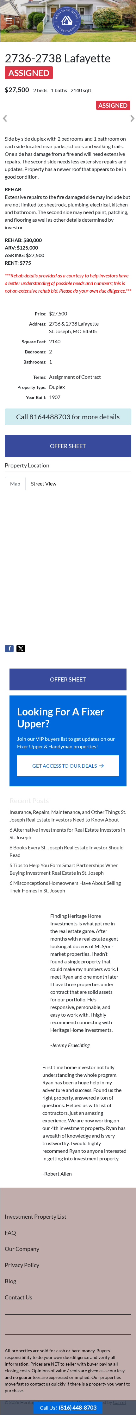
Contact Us (18, 1297)
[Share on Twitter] (20, 648)
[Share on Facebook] (9, 648)
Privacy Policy (22, 1264)
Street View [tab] (43, 483)
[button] (4, 118)
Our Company (22, 1248)
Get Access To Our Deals (64, 766)
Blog (10, 1281)
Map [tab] (15, 483)
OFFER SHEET (68, 445)
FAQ (10, 1232)
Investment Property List (35, 1216)
